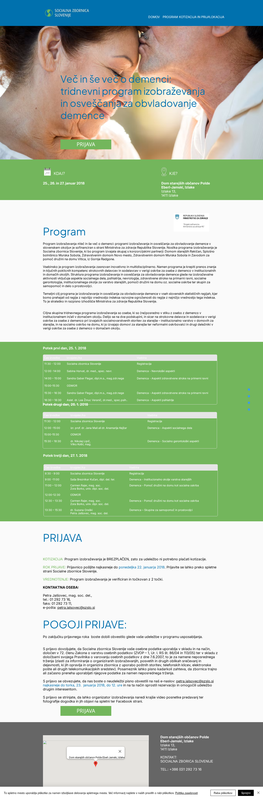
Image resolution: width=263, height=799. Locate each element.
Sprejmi (245, 793)
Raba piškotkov (223, 793)
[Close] (258, 793)
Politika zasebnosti (186, 793)
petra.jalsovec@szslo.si (76, 607)
